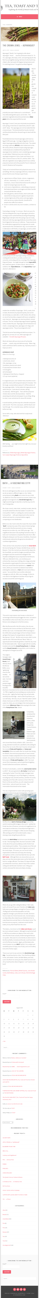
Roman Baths (14, 970)
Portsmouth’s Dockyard (18, 1062)
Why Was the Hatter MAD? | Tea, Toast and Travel (15, 1097)
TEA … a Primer (7, 1199)
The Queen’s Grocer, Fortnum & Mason (12, 1177)
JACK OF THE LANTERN (17, 1071)
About (4, 1210)
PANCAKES (5, 1168)
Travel (4, 1241)
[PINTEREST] (21, 1289)
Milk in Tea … (6, 1151)
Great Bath (32, 546)
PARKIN (4, 1164)
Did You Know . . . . (7, 1186)
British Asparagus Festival (28, 452)
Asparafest (24, 455)
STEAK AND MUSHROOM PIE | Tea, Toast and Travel (16, 1080)
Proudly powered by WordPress (15, 1293)
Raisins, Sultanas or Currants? (18, 1058)
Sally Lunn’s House (20, 973)
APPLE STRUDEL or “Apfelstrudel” (11, 1142)
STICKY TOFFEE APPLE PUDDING (11, 1190)
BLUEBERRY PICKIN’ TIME (9, 1146)
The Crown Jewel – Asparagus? (19, 45)
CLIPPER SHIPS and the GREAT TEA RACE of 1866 (15, 1195)
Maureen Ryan (6, 1066)
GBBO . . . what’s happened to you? (21, 1066)
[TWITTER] (17, 1289)
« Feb (4, 1041)
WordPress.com (20, 1295)
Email (4, 994)
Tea (3, 1236)
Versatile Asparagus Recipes (17, 337)
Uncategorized (6, 1245)
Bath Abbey (10, 973)
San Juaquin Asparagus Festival (12, 455)
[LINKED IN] (24, 1289)
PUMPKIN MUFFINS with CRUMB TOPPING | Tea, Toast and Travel (19, 1091)
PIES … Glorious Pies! (8, 1160)
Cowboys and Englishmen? (10, 1155)
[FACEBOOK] (14, 1289)
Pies (4, 1223)
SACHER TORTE (6, 1138)
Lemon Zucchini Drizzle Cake (14, 1104)
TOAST (13, 1108)
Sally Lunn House (26, 929)
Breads (4, 1214)
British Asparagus (15, 452)
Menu (20, 16)
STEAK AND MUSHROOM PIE (19, 1075)
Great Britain (6, 1219)
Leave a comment (14, 50)
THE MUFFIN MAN (8, 1093)
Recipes (5, 1232)
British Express (23, 970)
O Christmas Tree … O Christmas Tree (12, 1181)
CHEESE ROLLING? (7, 1173)
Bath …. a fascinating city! (16, 483)
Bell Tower (6, 857)
